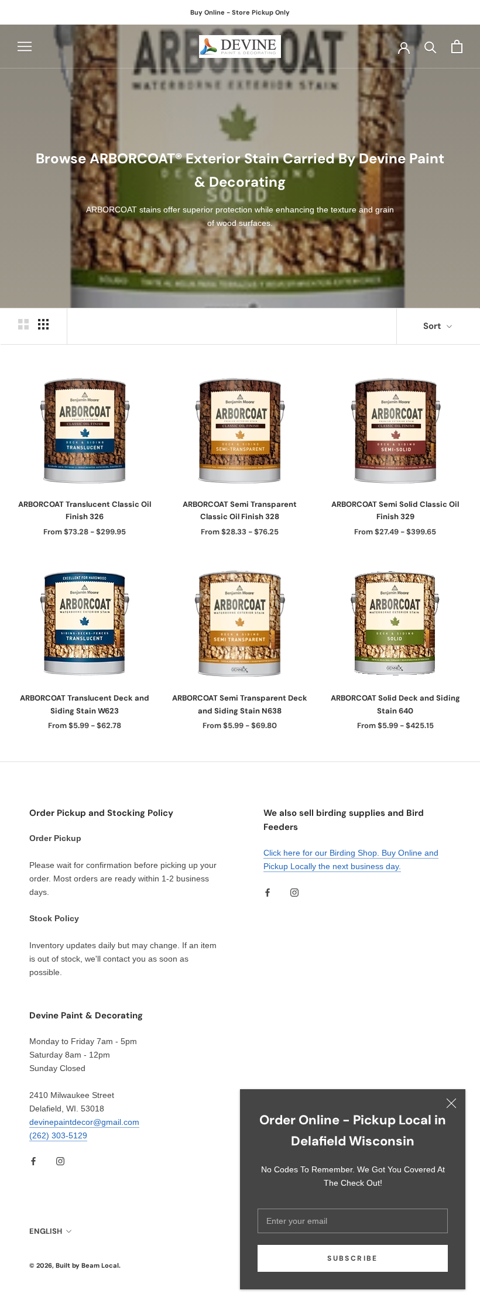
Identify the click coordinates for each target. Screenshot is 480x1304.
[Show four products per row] (43, 324)
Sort (433, 326)
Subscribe (352, 1258)
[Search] (430, 46)
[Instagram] (294, 891)
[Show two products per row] (23, 324)
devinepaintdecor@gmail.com (84, 1122)
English (45, 1231)
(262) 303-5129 (58, 1135)
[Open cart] (456, 46)
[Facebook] (267, 891)
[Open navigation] (25, 47)
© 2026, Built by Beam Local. (75, 1265)
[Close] (451, 1103)
